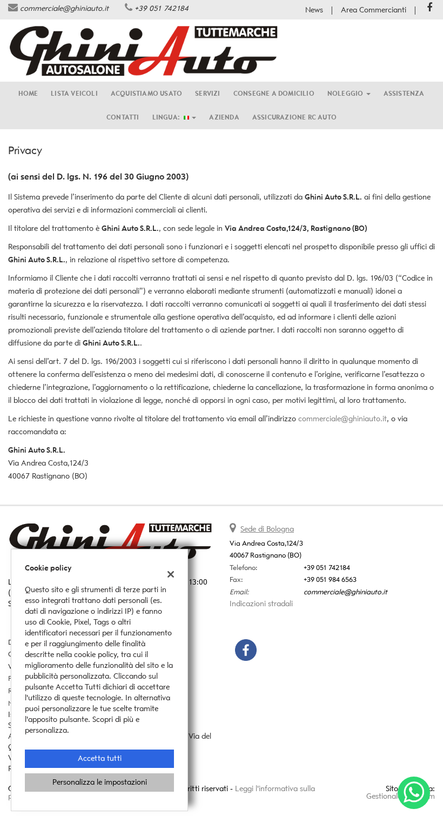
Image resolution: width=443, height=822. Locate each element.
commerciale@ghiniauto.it (64, 8)
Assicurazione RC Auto (294, 117)
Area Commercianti (373, 10)
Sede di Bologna (267, 529)
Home (28, 93)
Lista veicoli (74, 93)
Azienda (224, 117)
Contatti (122, 117)
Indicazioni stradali (261, 603)
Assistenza (404, 93)
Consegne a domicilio (273, 93)
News (314, 10)
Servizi (207, 93)
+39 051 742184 (162, 8)
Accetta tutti (100, 758)
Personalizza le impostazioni (99, 782)
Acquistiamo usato (146, 93)
